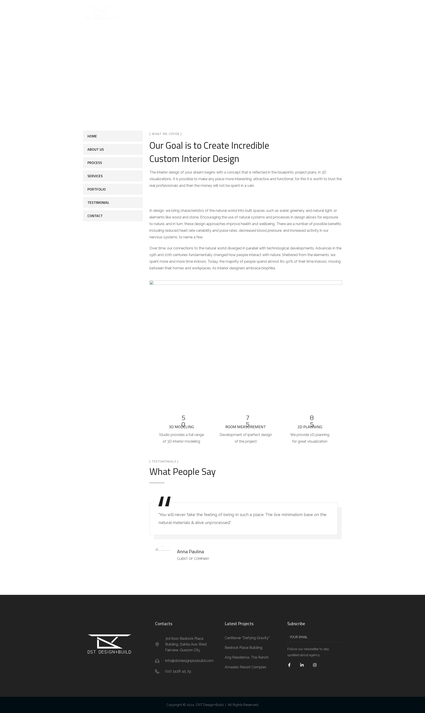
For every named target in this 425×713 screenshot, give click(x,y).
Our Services (203, 74)
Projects (272, 12)
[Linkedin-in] (304, 668)
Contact (95, 215)
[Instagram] (317, 668)
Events (315, 12)
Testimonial (98, 202)
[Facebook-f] (292, 668)
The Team (294, 12)
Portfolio (96, 189)
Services (250, 12)
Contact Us (337, 12)
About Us (229, 12)
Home (209, 12)
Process (94, 162)
